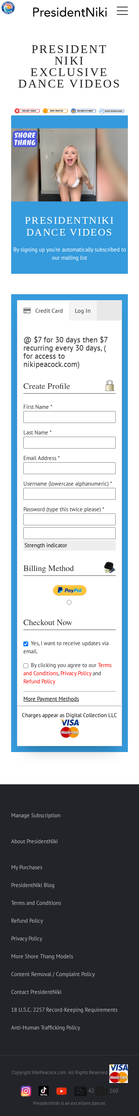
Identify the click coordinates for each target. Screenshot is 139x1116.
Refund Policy (39, 681)
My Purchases (26, 867)
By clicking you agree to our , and (67, 673)
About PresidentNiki (34, 841)
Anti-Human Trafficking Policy (45, 1027)
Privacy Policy (76, 673)
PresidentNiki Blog (32, 885)
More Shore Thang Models (42, 956)
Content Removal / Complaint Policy (53, 974)
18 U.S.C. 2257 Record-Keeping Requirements (64, 1009)
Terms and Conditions (36, 902)
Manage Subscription (35, 815)
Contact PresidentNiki (36, 991)
